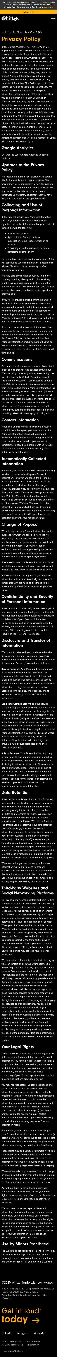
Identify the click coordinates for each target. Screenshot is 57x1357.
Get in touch (22, 1310)
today (15, 1319)
